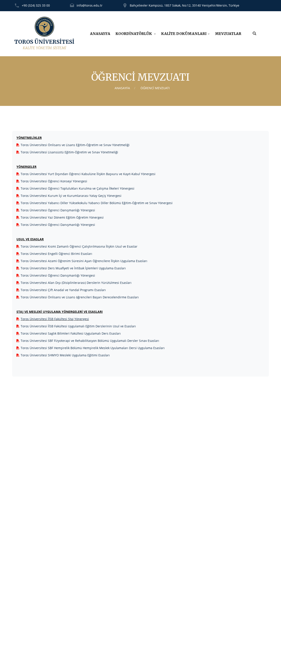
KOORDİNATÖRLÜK (134, 33)
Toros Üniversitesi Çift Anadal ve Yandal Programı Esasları (63, 290)
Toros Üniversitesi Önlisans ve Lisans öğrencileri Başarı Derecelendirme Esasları (80, 297)
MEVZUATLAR (228, 33)
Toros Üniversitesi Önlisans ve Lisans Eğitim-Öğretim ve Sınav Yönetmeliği (75, 145)
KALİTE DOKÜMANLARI (184, 33)
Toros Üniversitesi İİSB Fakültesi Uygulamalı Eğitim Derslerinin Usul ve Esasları (78, 326)
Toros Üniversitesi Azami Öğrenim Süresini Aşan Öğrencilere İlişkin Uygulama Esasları (84, 261)
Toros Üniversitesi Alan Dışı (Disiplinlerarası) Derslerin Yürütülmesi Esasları (76, 283)
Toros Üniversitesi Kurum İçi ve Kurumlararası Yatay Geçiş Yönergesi (71, 196)
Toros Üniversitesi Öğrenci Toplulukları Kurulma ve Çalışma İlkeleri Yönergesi (77, 188)
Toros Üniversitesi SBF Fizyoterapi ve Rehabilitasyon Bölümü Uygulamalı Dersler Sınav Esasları (90, 341)
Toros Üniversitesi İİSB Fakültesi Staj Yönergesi (55, 319)
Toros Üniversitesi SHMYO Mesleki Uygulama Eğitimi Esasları (65, 355)
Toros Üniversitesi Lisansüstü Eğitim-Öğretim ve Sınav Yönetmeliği (69, 152)
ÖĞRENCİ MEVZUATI (155, 88)
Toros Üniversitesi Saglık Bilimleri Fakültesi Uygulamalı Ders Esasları (71, 333)
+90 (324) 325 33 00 (36, 5)
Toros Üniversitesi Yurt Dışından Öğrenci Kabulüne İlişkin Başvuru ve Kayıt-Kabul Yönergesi (88, 174)
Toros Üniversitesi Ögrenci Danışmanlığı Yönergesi (58, 210)
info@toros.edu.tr (90, 5)
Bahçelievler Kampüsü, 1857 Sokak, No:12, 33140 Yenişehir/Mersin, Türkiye (184, 5)
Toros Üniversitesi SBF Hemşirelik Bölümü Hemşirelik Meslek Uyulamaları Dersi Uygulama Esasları (93, 348)
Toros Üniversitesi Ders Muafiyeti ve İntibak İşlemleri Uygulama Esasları (73, 268)
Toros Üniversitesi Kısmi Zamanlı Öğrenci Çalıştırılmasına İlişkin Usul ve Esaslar (79, 246)
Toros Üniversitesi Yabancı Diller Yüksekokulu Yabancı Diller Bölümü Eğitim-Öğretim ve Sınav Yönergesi (97, 203)
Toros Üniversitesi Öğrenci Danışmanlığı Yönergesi (58, 225)
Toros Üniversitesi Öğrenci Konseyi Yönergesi (54, 181)
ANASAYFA (100, 33)
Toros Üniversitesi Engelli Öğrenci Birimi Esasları (56, 254)
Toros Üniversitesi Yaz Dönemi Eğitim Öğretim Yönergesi (62, 217)
